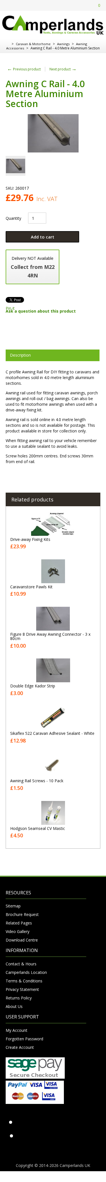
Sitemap (13, 906)
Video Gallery (17, 931)
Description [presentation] (20, 355)
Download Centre (22, 940)
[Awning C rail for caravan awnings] (15, 166)
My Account (16, 1030)
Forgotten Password (24, 1038)
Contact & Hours (21, 963)
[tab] (52, 355)
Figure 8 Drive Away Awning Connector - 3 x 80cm (50, 636)
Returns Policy (19, 998)
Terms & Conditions (24, 981)
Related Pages (19, 923)
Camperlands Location (26, 972)
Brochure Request (22, 914)
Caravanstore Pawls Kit (31, 586)
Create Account (20, 1047)
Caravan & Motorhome (33, 44)
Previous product (24, 69)
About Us (14, 1006)
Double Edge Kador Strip (32, 686)
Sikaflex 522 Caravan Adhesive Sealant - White (52, 733)
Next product (63, 69)
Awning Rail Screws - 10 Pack (36, 780)
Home (7, 44)
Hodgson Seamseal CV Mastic (37, 828)
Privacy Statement (22, 989)
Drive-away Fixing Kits (30, 539)
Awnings (63, 44)
